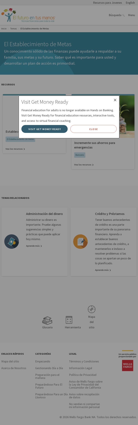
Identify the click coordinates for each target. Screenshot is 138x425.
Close (93, 129)
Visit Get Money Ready (44, 129)
